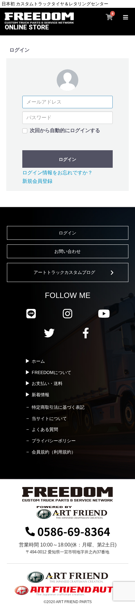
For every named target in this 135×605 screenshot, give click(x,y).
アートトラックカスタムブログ (64, 272)
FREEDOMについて (51, 372)
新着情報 (40, 394)
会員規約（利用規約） (54, 451)
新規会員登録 (37, 181)
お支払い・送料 (47, 383)
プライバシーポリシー (54, 440)
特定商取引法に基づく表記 (58, 407)
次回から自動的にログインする (65, 130)
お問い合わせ (67, 251)
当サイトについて (49, 418)
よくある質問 (45, 429)
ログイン (67, 159)
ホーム (38, 361)
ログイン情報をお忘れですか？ (57, 172)
